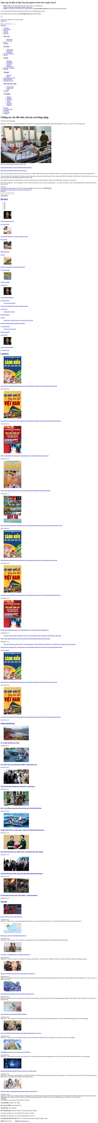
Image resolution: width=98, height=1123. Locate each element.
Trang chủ (6, 28)
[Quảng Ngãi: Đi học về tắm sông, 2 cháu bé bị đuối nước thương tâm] (16, 827)
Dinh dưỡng (10, 51)
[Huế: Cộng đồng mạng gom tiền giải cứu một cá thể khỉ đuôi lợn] (16, 805)
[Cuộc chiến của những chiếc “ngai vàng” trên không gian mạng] (7, 233)
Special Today (7, 29)
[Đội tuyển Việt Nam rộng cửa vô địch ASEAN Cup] (12, 913)
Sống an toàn (10, 49)
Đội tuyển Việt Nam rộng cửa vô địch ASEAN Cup (11, 916)
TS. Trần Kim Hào (5, 270)
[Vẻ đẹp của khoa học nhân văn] (7, 218)
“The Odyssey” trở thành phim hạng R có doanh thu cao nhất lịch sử (15, 954)
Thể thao (9, 102)
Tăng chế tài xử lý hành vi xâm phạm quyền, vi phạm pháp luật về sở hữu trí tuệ (18, 973)
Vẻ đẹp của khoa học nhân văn (7, 221)
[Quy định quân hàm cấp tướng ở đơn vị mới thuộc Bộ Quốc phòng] (16, 848)
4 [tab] (4, 207)
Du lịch (5, 55)
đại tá (25, 189)
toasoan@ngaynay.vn (23, 1121)
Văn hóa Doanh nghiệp (9, 78)
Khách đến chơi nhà (5, 251)
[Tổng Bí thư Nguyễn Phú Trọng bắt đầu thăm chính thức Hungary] (16, 870)
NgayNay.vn (4, 21)
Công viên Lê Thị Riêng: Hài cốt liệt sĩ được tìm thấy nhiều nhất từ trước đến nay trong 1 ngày (21, 1033)
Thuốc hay (9, 52)
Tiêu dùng (9, 99)
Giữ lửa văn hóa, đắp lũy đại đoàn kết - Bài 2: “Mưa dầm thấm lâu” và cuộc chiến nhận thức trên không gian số (25, 455)
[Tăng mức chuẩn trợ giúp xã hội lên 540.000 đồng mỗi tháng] (12, 1011)
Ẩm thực (9, 65)
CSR (8, 89)
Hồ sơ (8, 76)
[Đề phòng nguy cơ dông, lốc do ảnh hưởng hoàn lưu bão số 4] (12, 932)
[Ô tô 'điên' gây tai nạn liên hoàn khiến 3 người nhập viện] (16, 761)
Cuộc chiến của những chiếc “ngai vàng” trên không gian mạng (14, 236)
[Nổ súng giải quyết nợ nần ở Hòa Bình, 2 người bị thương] (16, 892)
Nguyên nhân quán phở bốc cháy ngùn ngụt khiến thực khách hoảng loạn (16, 167)
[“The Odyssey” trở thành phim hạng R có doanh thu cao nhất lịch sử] (12, 951)
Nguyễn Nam (4, 239)
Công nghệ (9, 40)
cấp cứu (10, 189)
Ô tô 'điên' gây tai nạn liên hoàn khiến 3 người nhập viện (19, 764)
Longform (6, 113)
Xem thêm (3, 1098)
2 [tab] (4, 204)
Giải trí (8, 101)
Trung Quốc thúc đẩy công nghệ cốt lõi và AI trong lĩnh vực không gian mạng (17, 993)
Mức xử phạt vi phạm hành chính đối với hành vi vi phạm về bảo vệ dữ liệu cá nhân (18, 1071)
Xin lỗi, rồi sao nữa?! (5, 282)
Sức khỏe (6, 43)
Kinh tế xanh (10, 88)
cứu (18, 189)
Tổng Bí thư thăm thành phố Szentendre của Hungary (18, 786)
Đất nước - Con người (9, 68)
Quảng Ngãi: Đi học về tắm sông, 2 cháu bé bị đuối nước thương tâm (22, 830)
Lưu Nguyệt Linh (5, 224)
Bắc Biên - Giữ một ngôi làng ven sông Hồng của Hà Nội (13, 267)
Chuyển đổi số (10, 86)
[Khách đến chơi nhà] (7, 248)
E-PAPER (6, 110)
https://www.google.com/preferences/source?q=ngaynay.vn (18, 7)
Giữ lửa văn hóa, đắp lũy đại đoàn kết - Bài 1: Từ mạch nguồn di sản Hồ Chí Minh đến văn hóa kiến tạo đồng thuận (25, 490)
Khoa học (6, 33)
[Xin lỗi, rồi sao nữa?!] (7, 279)
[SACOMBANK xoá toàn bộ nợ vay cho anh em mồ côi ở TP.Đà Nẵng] (12, 1049)
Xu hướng (6, 91)
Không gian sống (8, 79)
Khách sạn (9, 63)
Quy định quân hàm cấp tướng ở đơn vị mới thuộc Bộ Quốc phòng (22, 852)
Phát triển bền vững (8, 80)
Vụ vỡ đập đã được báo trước (10, 743)
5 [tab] (4, 209)
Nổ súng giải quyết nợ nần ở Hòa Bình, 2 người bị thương (19, 895)
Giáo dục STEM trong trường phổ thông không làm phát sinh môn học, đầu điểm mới (19, 1091)
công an (2, 189)
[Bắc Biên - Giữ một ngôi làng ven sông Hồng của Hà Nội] (7, 264)
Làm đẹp (9, 96)
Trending (9, 105)
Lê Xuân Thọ (4, 285)
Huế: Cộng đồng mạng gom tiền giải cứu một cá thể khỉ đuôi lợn (21, 808)
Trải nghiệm (10, 62)
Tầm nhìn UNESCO (9, 53)
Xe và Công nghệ (8, 109)
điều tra (6, 189)
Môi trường (9, 39)
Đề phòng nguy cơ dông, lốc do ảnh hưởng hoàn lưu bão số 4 (13, 935)
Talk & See (9, 103)
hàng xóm (28, 189)
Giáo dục (6, 32)
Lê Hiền (3, 254)
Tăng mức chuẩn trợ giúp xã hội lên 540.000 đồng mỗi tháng (14, 1014)
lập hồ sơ (15, 189)
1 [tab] (4, 202)
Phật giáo (6, 108)
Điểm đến (9, 61)
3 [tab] (4, 205)
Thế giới (6, 69)
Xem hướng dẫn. (47, 188)
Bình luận (9, 75)
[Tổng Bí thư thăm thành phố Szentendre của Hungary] (16, 783)
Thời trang (9, 98)
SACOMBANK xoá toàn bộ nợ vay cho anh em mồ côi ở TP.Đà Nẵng (15, 1052)
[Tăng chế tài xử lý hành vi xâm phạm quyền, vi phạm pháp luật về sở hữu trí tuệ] (12, 970)
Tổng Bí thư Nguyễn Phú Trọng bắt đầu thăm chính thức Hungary (22, 873)
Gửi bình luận (4, 195)
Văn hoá (6, 30)
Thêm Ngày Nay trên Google (8, 188)
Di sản (5, 42)
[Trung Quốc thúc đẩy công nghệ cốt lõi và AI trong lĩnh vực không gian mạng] (12, 991)
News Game (7, 112)
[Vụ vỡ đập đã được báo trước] (16, 739)
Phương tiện (10, 66)
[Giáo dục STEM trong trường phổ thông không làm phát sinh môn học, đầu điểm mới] (12, 1088)
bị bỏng (21, 189)
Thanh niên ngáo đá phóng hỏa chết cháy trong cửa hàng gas (14, 170)
